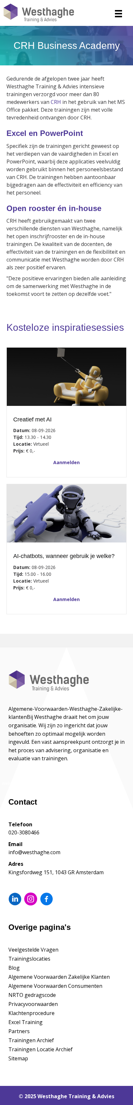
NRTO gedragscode (32, 995)
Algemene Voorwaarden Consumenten (55, 985)
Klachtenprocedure (31, 1013)
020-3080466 (23, 832)
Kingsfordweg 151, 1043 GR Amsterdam (56, 872)
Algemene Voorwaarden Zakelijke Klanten (59, 976)
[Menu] (118, 14)
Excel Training (25, 1022)
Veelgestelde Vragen (33, 949)
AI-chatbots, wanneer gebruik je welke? (64, 556)
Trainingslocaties (29, 958)
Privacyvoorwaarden (33, 1004)
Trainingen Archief (31, 1040)
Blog (14, 967)
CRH (56, 102)
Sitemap (18, 1058)
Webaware (12, 783)
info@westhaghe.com (34, 852)
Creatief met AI (32, 419)
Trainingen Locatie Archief (40, 1049)
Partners (19, 1031)
